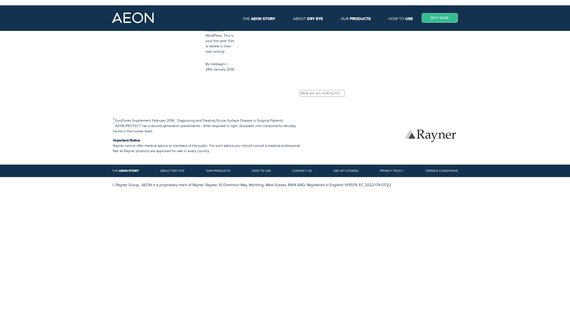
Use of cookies (345, 170)
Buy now (440, 18)
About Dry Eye (172, 170)
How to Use (261, 170)
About (308, 19)
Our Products (218, 170)
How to (401, 19)
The (258, 19)
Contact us (301, 170)
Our (356, 19)
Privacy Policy (392, 170)
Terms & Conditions (441, 170)
